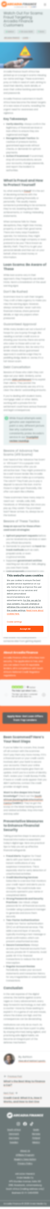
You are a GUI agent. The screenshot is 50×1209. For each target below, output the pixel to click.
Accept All (25, 628)
